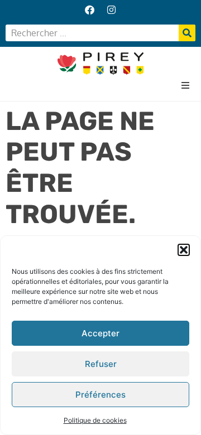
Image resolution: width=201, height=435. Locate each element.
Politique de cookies (95, 420)
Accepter (100, 333)
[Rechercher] (187, 33)
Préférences (100, 394)
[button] (183, 249)
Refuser (101, 364)
